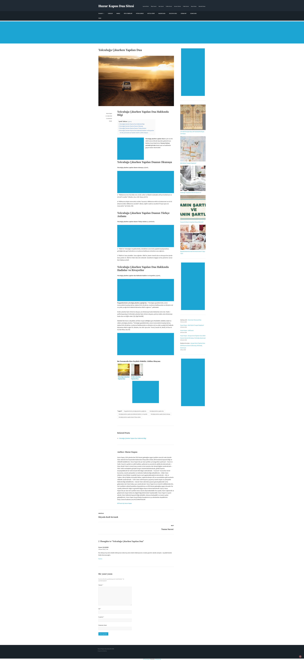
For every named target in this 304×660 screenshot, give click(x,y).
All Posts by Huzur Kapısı (124, 503)
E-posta (101, 617)
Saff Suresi (191, 330)
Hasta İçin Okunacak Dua (194, 320)
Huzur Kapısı (109, 113)
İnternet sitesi (102, 625)
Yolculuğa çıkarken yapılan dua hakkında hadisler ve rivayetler (133, 414)
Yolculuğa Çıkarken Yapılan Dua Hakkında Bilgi (132, 438)
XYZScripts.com (158, 659)
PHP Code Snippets (146, 659)
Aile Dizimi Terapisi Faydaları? (188, 163)
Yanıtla (100, 559)
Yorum (100, 585)
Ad (99, 609)
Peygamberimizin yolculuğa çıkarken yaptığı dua (135, 411)
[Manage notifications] (300, 656)
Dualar (110, 121)
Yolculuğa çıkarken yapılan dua (157, 411)
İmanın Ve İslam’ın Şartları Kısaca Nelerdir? (192, 222)
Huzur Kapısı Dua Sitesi (116, 6)
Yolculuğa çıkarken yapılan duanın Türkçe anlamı (130, 417)
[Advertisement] (152, 33)
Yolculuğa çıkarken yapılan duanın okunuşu (160, 414)
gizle (130, 121)
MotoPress (105, 651)
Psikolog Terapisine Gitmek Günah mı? (190, 192)
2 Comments (109, 118)
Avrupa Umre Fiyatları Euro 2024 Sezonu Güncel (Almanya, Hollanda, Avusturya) (192, 345)
